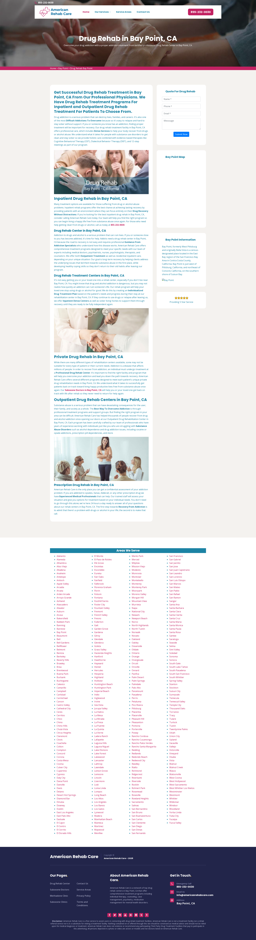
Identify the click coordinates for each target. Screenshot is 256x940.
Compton (61, 750)
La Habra (98, 711)
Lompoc (98, 791)
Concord (61, 753)
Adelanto (61, 556)
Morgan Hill (138, 597)
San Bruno (137, 812)
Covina (60, 763)
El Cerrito (61, 829)
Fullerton (98, 621)
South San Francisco (179, 673)
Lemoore (98, 774)
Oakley (135, 642)
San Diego (137, 826)
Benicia (60, 653)
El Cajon (61, 822)
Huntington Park (102, 687)
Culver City (62, 767)
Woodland (174, 808)
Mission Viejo (138, 566)
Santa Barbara (176, 608)
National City (138, 611)
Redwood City (138, 760)
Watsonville (175, 774)
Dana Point (62, 781)
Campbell (61, 691)
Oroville (135, 666)
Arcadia (60, 587)
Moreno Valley (139, 594)
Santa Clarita (175, 614)
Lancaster (99, 760)
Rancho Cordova (140, 736)
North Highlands (140, 625)
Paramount (137, 691)
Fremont (98, 611)
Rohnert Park (138, 788)
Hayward (98, 663)
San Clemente (138, 822)
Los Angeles (100, 802)
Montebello (137, 580)
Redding (136, 750)
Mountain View (139, 601)
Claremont (62, 736)
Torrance (174, 711)
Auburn (60, 611)
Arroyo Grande (64, 597)
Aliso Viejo (62, 566)
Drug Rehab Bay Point (81, 68)
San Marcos (175, 583)
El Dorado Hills (64, 833)
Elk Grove (99, 563)
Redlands (136, 753)
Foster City (99, 604)
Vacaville (173, 743)
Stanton (173, 684)
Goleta (97, 646)
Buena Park (62, 673)
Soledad (173, 653)
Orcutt (135, 663)
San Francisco (176, 556)
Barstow (61, 628)
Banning (61, 625)
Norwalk (136, 632)
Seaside (173, 642)
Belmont (61, 649)
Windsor (173, 805)
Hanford (98, 656)
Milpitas (136, 563)
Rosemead (137, 791)
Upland (173, 739)
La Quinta (99, 729)
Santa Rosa (175, 632)
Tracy (172, 715)
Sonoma (173, 656)
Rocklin (135, 784)
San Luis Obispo (177, 580)
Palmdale (136, 684)
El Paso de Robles (103, 559)
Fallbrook (99, 583)
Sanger (173, 601)
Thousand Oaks (177, 708)
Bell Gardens (63, 642)
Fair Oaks (99, 576)
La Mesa (98, 715)
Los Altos (98, 798)
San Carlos (137, 819)
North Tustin (138, 628)
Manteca (98, 822)
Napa (134, 608)
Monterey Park (139, 587)
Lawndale (99, 767)
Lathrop (98, 763)
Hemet (97, 666)
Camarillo (61, 687)
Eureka (97, 573)
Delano (60, 791)
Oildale (135, 649)
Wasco (172, 770)
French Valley (100, 614)
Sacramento (138, 802)
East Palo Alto (63, 815)
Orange (135, 656)
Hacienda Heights (103, 653)
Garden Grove (101, 628)
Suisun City (174, 691)
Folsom (97, 594)
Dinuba (60, 802)
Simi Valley (174, 649)
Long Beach (100, 795)
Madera (98, 815)
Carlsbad (61, 694)
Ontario (135, 653)
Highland (98, 677)
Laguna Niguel (101, 746)
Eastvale (61, 819)
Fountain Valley (102, 608)
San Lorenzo (175, 576)
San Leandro (175, 573)
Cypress (61, 774)
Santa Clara (175, 611)
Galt (96, 625)
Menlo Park (137, 556)
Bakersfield (62, 618)
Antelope (61, 576)
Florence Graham (102, 587)
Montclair (136, 576)
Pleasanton (137, 722)
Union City (174, 736)
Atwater (61, 608)
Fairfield (98, 580)
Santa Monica (176, 625)
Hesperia (98, 673)
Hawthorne (100, 660)
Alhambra (61, 563)
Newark (136, 614)
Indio (96, 694)
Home (86, 11)
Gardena (98, 632)
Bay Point (63, 68)
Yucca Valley (175, 822)
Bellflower (62, 646)
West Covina (175, 777)
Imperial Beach (101, 691)
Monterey (137, 583)
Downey (61, 805)
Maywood (99, 829)
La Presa (98, 722)
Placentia (136, 711)
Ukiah (172, 732)
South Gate (175, 663)
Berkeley (61, 656)
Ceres (59, 711)
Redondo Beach (139, 756)
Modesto (136, 569)
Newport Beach (139, 618)
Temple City (175, 705)
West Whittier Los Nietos (181, 788)
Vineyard (173, 753)
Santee (172, 635)
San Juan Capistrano (179, 569)
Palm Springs (138, 680)
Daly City (61, 777)
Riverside (136, 781)
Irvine (97, 701)
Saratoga (174, 639)
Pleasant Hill (138, 718)
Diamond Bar (63, 798)
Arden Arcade (63, 594)
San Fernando (139, 833)
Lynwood (98, 812)
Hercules (98, 670)
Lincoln (97, 777)
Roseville (136, 795)
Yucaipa (173, 819)
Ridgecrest (137, 774)
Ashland (61, 601)
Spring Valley (175, 680)
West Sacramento (178, 784)
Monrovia (136, 573)
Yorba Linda (175, 812)
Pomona (136, 725)
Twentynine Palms (178, 729)
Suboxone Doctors (59, 889)
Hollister (98, 680)
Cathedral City (64, 708)
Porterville (137, 729)
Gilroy (97, 635)
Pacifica (135, 673)
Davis (59, 788)
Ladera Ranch (101, 736)
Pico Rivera (137, 705)
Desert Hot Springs (66, 795)
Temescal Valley (177, 701)
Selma (172, 646)
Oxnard (135, 670)
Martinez (98, 826)
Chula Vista (62, 729)
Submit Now (181, 134)
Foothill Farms (101, 601)
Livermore (99, 781)
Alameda (61, 559)
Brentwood (62, 670)
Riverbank (137, 777)
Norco (135, 621)
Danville (61, 784)
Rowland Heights (140, 798)
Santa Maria (175, 621)
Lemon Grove (101, 770)
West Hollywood (177, 781)
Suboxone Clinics (58, 901)
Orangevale (137, 660)
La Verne (98, 732)
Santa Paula (175, 628)
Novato (135, 635)
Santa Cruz (174, 618)
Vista (171, 760)
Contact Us (143, 11)
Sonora (173, 660)
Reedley (135, 763)
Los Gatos (99, 808)
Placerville (137, 715)
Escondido (99, 569)
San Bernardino (139, 808)
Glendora (98, 642)
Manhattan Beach (103, 819)
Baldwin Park (63, 621)
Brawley (61, 663)
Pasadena (136, 694)
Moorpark (137, 590)
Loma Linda (100, 788)
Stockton (173, 687)
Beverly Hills (63, 660)
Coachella (61, 743)
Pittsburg (136, 708)
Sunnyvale (174, 694)
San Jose (173, 566)
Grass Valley (100, 649)
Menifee (98, 833)
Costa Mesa (62, 760)
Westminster (175, 791)
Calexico (61, 684)
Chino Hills (62, 725)
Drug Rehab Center (60, 883)
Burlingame (62, 680)
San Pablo (174, 590)
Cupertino (62, 770)
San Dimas (137, 829)
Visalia (172, 756)
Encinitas (98, 566)
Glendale (98, 639)
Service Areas (123, 11)
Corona (60, 756)
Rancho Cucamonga (142, 739)
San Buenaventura (141, 815)
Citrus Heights (64, 732)
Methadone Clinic (59, 895)
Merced (135, 559)
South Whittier (176, 677)
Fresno (97, 618)
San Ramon (175, 597)
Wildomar (174, 802)
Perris (135, 698)
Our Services (102, 11)
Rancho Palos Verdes (142, 743)
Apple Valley (63, 583)
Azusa (60, 614)
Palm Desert (138, 677)
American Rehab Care (74, 856)
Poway (135, 732)
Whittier (173, 798)
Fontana (98, 597)
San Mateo (174, 587)
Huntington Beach (103, 684)
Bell (58, 639)
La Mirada (99, 718)
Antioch (60, 580)
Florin (97, 590)
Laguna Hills (100, 743)
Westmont (174, 795)
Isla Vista (98, 705)
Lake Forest (100, 753)
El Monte (98, 556)
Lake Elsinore (101, 750)
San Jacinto (174, 563)
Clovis (60, 739)
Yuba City (174, 815)
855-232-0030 (45, 2)
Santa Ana (174, 604)
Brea (59, 666)
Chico (59, 718)
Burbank (61, 677)
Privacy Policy (84, 895)
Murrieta (136, 604)
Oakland (136, 639)
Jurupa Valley (100, 708)
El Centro (61, 826)
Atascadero (62, 604)
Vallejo (172, 746)
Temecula (174, 698)
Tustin (172, 725)
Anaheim (61, 573)
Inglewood (99, 698)
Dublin (60, 808)
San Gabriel (175, 559)
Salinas (135, 805)
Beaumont (62, 635)
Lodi (96, 784)
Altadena (61, 569)
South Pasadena (177, 670)
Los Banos (99, 805)
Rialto (134, 767)
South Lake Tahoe (178, 666)
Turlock (173, 722)
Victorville (174, 750)
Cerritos (61, 715)
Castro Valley (63, 705)
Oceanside (137, 646)
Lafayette (99, 739)
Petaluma (136, 701)
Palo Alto (136, 687)
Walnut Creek (176, 767)
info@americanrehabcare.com (195, 895)
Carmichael (62, 698)
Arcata (60, 590)
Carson (60, 701)
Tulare (172, 718)
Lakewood (99, 756)
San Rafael (174, 594)
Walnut (173, 763)
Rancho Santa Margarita (144, 746)
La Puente (99, 725)
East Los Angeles (65, 812)
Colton (60, 746)
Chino (60, 722)
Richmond (137, 770)
